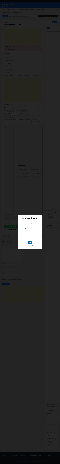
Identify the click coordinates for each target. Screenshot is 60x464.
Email (30, 235)
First (26, 228)
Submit (30, 242)
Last (26, 233)
